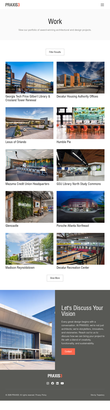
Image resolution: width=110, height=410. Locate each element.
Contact (68, 351)
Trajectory (100, 395)
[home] (13, 5)
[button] (101, 5)
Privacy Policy (41, 395)
